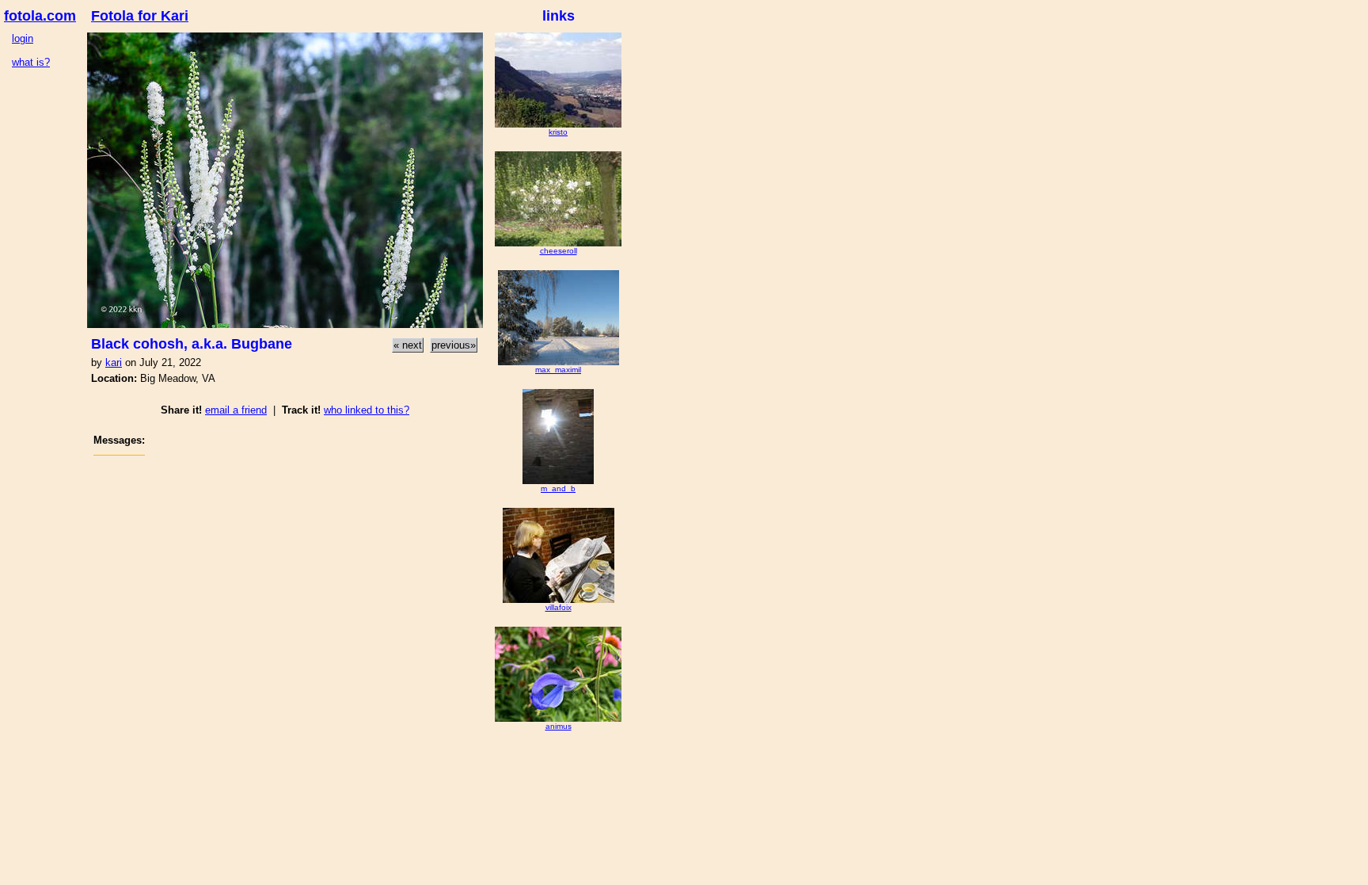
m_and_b (558, 488)
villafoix (558, 607)
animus (558, 726)
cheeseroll (558, 250)
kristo (558, 132)
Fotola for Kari (139, 16)
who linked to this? (366, 410)
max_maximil (558, 369)
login (22, 38)
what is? (31, 62)
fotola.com (40, 16)
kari (113, 362)
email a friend (236, 410)
